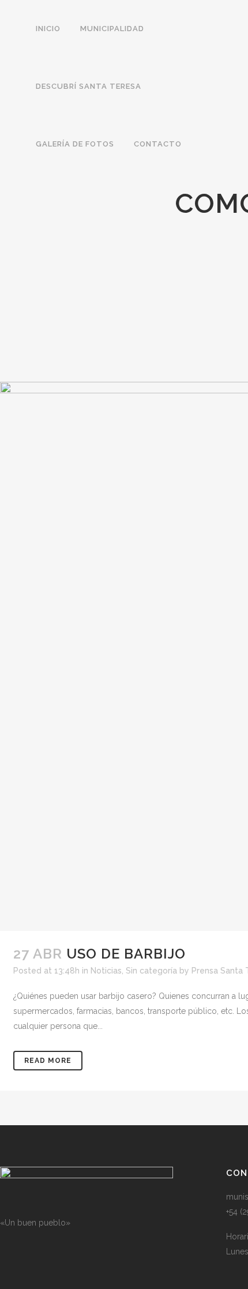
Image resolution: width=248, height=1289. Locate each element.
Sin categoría (151, 970)
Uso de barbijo (126, 953)
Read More (48, 1061)
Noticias (106, 970)
